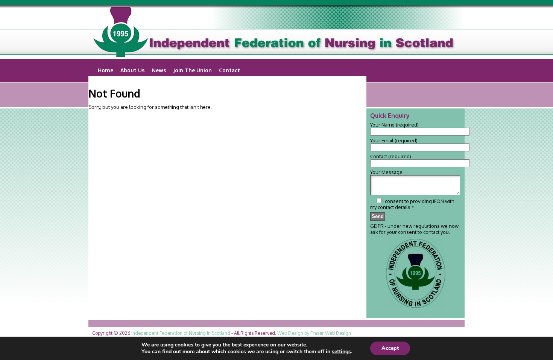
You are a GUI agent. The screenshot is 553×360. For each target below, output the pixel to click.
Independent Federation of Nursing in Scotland (180, 333)
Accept (390, 348)
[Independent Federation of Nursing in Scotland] (276, 32)
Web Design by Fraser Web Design (314, 333)
